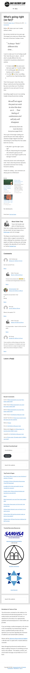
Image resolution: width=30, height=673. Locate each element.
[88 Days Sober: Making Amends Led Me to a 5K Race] (19, 186)
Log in (20, 668)
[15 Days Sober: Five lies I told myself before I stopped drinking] (8, 182)
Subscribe (7, 456)
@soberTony (12, 246)
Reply (5, 268)
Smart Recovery (14, 590)
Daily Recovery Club (15, 4)
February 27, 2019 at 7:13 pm (15, 260)
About (9, 422)
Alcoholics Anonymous (14, 566)
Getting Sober (12, 214)
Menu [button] (16, 8)
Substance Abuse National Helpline (14, 541)
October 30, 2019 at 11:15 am (16, 338)
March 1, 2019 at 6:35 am (17, 275)
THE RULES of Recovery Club (17, 414)
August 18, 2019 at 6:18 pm (17, 322)
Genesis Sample (17, 667)
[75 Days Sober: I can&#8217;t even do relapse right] (8, 197)
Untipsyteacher (12, 289)
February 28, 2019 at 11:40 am (16, 290)
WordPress (16, 668)
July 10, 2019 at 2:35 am (14, 308)
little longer (7, 232)
